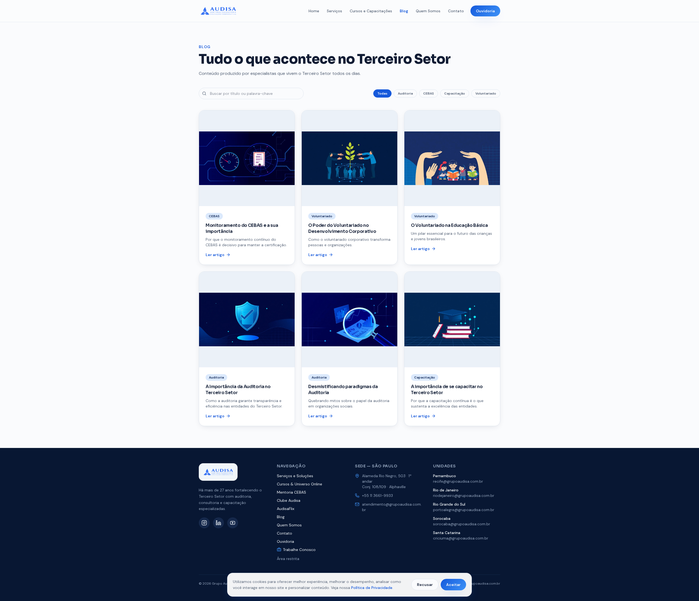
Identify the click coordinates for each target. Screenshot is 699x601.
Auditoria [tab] (405, 93)
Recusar (425, 584)
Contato (456, 10)
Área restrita (288, 558)
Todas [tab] (382, 93)
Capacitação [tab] (454, 93)
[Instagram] (204, 522)
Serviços (334, 10)
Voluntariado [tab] (485, 93)
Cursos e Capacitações (371, 10)
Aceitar (453, 584)
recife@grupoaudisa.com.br (458, 481)
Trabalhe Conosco (299, 549)
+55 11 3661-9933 (377, 495)
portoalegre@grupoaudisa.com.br (463, 509)
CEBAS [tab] (428, 93)
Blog (404, 10)
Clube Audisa (288, 500)
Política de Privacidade (371, 587)
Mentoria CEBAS (291, 492)
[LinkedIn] (218, 522)
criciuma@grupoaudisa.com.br (460, 538)
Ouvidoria (485, 10)
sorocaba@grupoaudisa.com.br (461, 523)
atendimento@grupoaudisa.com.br (392, 507)
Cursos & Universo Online (299, 484)
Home (314, 10)
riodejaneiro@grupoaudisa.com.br (463, 495)
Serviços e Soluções (295, 475)
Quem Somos (428, 10)
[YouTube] (232, 522)
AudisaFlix (285, 508)
